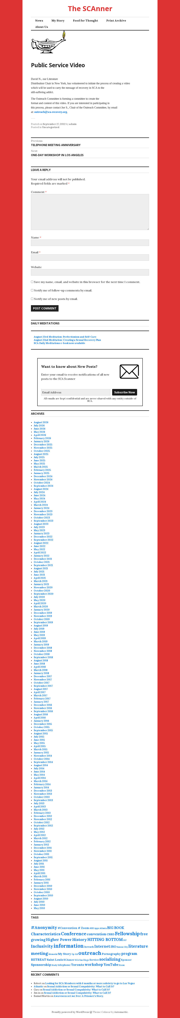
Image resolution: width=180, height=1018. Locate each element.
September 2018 (43, 657)
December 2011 (43, 847)
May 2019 (39, 635)
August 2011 (41, 860)
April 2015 (40, 746)
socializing (109, 959)
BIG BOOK (115, 928)
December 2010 (43, 885)
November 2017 (43, 679)
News (39, 20)
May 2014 (39, 774)
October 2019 (42, 619)
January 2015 (41, 752)
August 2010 (41, 898)
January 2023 (41, 533)
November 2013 (43, 793)
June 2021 (39, 574)
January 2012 (41, 844)
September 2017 (43, 685)
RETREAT (38, 959)
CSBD (110, 934)
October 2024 (42, 482)
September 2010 (43, 895)
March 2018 (40, 670)
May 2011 (39, 870)
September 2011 (43, 857)
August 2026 (41, 422)
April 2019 (40, 638)
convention (96, 934)
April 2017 (40, 692)
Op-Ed (75, 954)
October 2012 (42, 822)
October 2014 (42, 758)
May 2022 (39, 549)
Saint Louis (55, 959)
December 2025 (43, 444)
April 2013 (40, 806)
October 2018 (42, 654)
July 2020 (39, 597)
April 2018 (40, 666)
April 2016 (40, 717)
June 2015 (39, 739)
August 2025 (41, 454)
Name (36, 237)
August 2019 (41, 625)
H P (125, 940)
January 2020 (42, 609)
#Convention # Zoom (73, 928)
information (69, 946)
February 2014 (42, 784)
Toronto (77, 965)
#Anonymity (44, 927)
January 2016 (41, 720)
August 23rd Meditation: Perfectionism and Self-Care (65, 336)
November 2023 (43, 514)
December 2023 (43, 511)
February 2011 (42, 879)
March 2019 (40, 641)
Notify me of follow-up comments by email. (63, 290)
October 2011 (41, 854)
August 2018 (41, 660)
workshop (94, 964)
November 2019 (43, 616)
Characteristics (45, 933)
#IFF (91, 928)
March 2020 (41, 606)
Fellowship (127, 934)
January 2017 (41, 701)
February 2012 (42, 841)
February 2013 (42, 812)
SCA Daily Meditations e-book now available (59, 343)
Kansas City (122, 947)
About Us (41, 27)
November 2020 (43, 587)
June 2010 (39, 905)
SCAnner (68, 959)
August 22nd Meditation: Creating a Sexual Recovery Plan (67, 340)
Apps (96, 928)
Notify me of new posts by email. (56, 299)
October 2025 (42, 450)
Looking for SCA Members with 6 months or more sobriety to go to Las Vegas (90, 983)
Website (36, 267)
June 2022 (39, 546)
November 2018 (43, 651)
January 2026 (41, 441)
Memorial (53, 954)
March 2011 (40, 876)
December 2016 (43, 704)
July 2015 (39, 736)
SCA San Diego (82, 960)
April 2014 (40, 778)
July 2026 (39, 425)
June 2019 (39, 631)
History (79, 939)
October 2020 (42, 590)
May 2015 (39, 743)
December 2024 (43, 476)
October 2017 (41, 682)
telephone (64, 964)
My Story (58, 20)
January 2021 (41, 584)
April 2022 (40, 552)
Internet (102, 946)
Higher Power (59, 939)
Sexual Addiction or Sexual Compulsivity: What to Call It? (80, 986)
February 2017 (42, 698)
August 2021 (41, 568)
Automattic (121, 1012)
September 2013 (43, 800)
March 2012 (40, 838)
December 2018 (43, 647)
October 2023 (42, 517)
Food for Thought (85, 20)
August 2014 (41, 765)
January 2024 (41, 508)
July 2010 (39, 901)
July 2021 (39, 571)
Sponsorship (41, 965)
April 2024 (40, 501)
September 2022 (43, 539)
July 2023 (39, 527)
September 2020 (43, 593)
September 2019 (43, 622)
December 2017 (43, 676)
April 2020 (40, 603)
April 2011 (39, 873)
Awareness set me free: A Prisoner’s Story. (78, 996)
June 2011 (39, 866)
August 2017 (41, 689)
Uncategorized (50, 127)
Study (54, 965)
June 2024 (39, 495)
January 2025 (41, 473)
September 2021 (43, 565)
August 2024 (41, 489)
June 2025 (39, 460)
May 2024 (39, 498)
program (129, 953)
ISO (113, 946)
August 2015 (41, 733)
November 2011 (43, 851)
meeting (39, 953)
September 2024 (43, 485)
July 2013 (39, 803)
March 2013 (40, 809)
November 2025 (43, 447)
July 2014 (39, 768)
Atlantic (38, 986)
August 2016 (41, 714)
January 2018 (41, 673)
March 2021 (40, 581)
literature (138, 946)
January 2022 (41, 555)
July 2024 (39, 492)
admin (72, 124)
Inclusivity (42, 946)
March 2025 (41, 466)
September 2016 (43, 711)
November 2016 (43, 708)
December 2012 (43, 816)
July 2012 (39, 828)
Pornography (111, 954)
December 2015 (43, 724)
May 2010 (39, 908)
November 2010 (43, 889)
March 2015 (40, 749)
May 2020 (39, 600)
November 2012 (43, 819)
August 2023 (41, 523)
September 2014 (43, 762)
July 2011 (39, 863)
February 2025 (42, 470)
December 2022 (43, 536)
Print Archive (116, 20)
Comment (39, 192)
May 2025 (39, 463)
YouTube (111, 964)
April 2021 (40, 577)
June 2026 (39, 428)
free (144, 934)
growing (38, 940)
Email (35, 252)
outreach (89, 953)
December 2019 (43, 612)
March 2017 (40, 695)
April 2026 (40, 435)
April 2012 (40, 835)
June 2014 (39, 771)
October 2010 (42, 892)
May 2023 (39, 530)
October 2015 (41, 727)
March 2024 (41, 504)
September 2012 (43, 825)
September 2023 (43, 520)
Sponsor (126, 959)
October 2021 (42, 562)
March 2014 (40, 781)
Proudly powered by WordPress (70, 1012)
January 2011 (41, 882)
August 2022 (41, 543)
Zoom (121, 965)
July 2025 (39, 457)
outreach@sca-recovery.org (50, 111)
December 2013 (43, 790)
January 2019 (41, 644)
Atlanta (103, 928)
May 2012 (39, 831)
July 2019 (39, 628)
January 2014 (41, 787)
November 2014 (43, 755)
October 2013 (42, 797)
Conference (73, 934)
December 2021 (43, 558)
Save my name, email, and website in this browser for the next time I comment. (87, 282)
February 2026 (42, 438)
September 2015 (43, 730)
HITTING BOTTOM (105, 939)
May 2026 (39, 431)
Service (94, 959)
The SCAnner (90, 8)
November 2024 (43, 479)
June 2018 (39, 663)
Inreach (89, 946)
